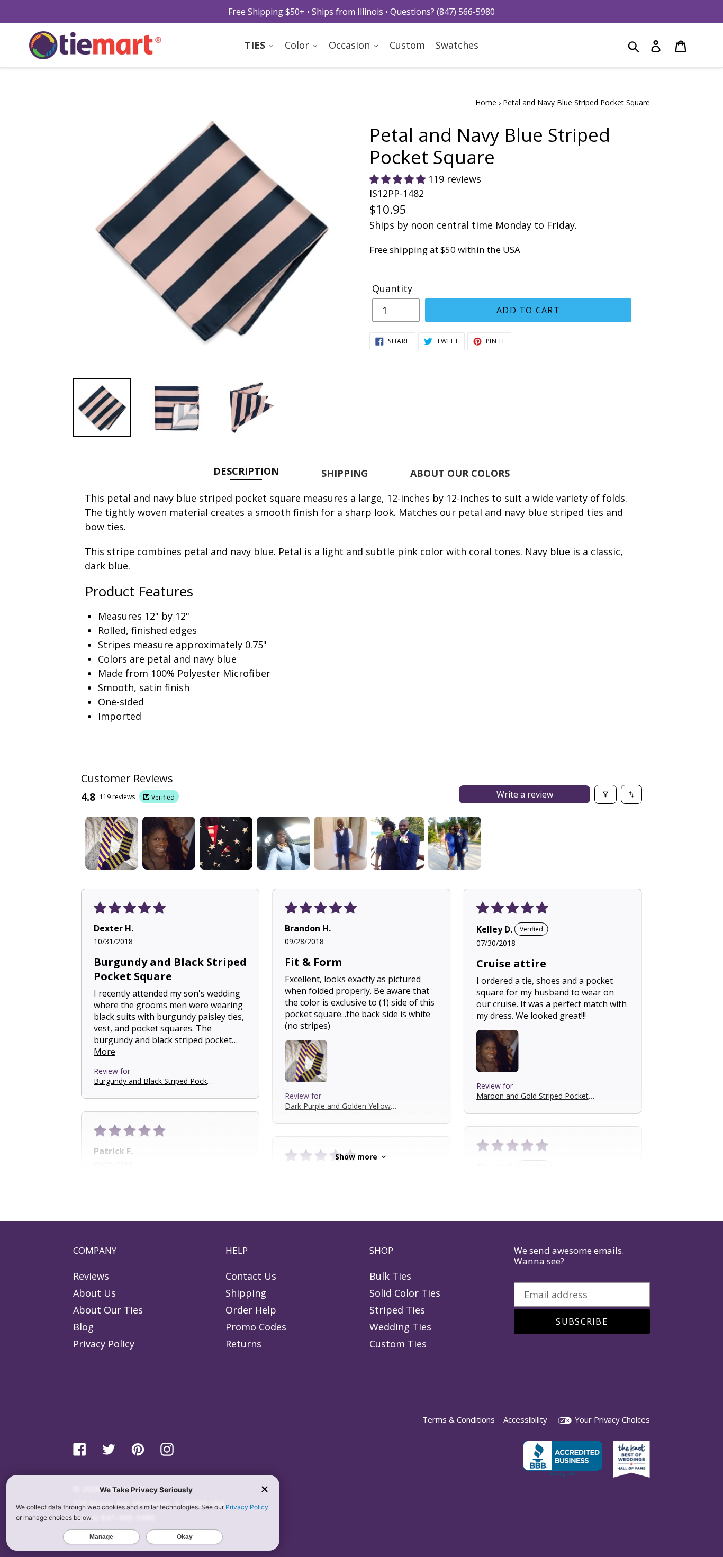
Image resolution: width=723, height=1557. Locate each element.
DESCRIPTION (246, 471)
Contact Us (250, 1276)
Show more (356, 1157)
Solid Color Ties (404, 1293)
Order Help (250, 1309)
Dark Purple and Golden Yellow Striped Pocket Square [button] (338, 1106)
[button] (398, 179)
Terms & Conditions (458, 1419)
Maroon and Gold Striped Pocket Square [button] (532, 1096)
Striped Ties (397, 1309)
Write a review (524, 794)
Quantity (392, 288)
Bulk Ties (390, 1276)
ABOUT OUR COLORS (460, 473)
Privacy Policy (103, 1343)
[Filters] (605, 794)
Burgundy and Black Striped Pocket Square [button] (154, 1081)
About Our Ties (108, 1309)
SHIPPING (344, 473)
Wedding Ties (400, 1326)
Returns (243, 1343)
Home (485, 102)
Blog (83, 1326)
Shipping (245, 1293)
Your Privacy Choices (611, 1419)
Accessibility (525, 1419)
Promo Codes (255, 1326)
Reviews (91, 1276)
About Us (94, 1293)
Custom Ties (398, 1343)
